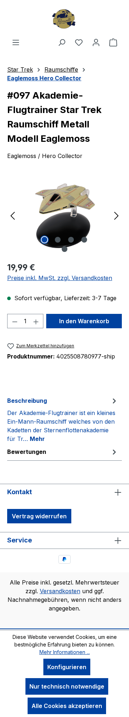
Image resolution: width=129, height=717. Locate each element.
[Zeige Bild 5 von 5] (64, 249)
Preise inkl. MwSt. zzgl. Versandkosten (59, 277)
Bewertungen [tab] (26, 451)
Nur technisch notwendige (66, 686)
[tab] (62, 419)
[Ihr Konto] (96, 42)
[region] (64, 215)
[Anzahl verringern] (14, 321)
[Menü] (15, 42)
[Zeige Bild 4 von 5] (84, 240)
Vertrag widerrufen (39, 516)
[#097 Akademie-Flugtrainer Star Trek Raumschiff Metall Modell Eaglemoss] (64, 215)
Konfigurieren (66, 667)
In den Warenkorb (84, 321)
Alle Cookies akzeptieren (67, 705)
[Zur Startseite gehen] (64, 19)
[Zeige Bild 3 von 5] (71, 240)
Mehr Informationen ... (64, 652)
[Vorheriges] (12, 215)
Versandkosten (60, 591)
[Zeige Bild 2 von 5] (58, 240)
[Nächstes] (116, 215)
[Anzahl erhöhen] (36, 321)
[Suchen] (61, 42)
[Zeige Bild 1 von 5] (44, 240)
